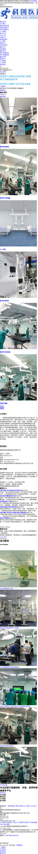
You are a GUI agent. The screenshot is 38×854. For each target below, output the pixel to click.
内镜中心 (3, 37)
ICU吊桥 (3, 249)
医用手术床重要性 (5, 518)
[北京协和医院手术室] (18, 587)
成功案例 (3, 49)
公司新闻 (3, 60)
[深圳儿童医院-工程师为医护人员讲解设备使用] (18, 704)
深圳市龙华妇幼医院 (6, 746)
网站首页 (3, 22)
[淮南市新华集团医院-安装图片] (18, 626)
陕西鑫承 (20, 845)
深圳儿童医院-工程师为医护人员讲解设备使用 (15, 706)
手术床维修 (33, 1)
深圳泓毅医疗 (4, 29)
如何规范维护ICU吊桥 (6, 501)
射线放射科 (3, 39)
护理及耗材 (3, 45)
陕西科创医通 (4, 25)
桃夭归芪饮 (19, 806)
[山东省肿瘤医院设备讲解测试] (18, 665)
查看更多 (3, 90)
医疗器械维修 (4, 55)
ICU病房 (3, 41)
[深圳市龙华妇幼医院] (18, 744)
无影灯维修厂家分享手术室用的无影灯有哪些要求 (13, 512)
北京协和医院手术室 (6, 588)
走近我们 (9, 822)
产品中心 (3, 94)
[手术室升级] (18, 783)
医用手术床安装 (5, 352)
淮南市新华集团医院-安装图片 (10, 628)
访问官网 (3, 72)
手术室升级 (3, 785)
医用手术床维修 (5, 198)
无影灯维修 (3, 403)
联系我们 (3, 64)
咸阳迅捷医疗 (4, 27)
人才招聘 (3, 31)
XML (1, 824)
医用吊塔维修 (4, 147)
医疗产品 (3, 33)
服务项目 (3, 96)
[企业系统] (7, 845)
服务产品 (3, 51)
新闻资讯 (22, 822)
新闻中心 (3, 58)
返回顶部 (7, 824)
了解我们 (3, 86)
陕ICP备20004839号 (12, 835)
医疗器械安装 (4, 53)
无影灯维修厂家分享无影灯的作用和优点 (11, 490)
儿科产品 (3, 35)
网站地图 (34, 822)
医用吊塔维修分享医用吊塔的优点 (9, 507)
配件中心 (3, 47)
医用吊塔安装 (4, 300)
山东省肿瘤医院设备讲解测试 (9, 667)
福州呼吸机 (11, 806)
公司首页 (3, 822)
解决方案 (3, 57)
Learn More (3, 537)
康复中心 (3, 43)
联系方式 (28, 822)
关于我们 (3, 24)
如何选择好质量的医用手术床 (8, 496)
